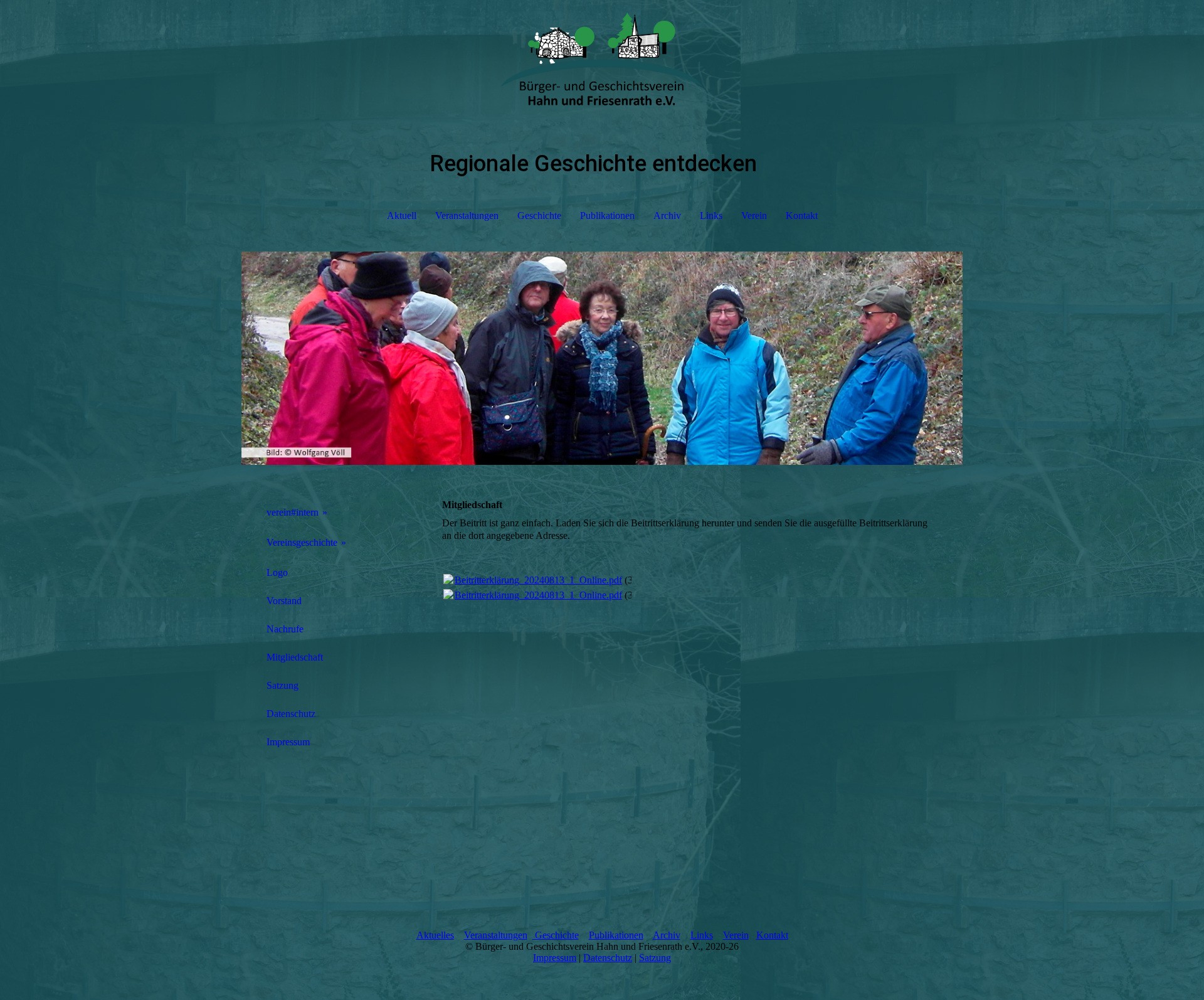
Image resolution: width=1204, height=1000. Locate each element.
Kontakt (802, 215)
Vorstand (284, 600)
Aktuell (401, 215)
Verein (754, 215)
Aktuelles (435, 935)
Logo (277, 572)
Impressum (288, 742)
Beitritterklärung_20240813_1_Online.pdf (538, 580)
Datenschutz (291, 713)
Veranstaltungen (467, 215)
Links (711, 215)
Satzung (282, 685)
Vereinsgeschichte (302, 542)
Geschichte (539, 215)
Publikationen (607, 215)
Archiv (667, 215)
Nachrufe (285, 629)
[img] (602, 62)
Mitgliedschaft (295, 657)
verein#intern (293, 512)
